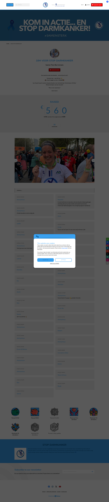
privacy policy (65, 248)
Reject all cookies (54, 263)
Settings (63, 260)
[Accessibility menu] (107, 2)
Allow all (45, 260)
